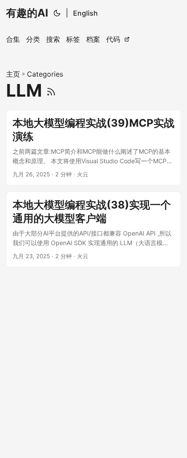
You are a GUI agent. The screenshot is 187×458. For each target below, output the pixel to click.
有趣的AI (27, 13)
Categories (45, 74)
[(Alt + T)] (57, 13)
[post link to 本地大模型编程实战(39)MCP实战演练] (93, 147)
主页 (13, 74)
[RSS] (51, 90)
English (85, 13)
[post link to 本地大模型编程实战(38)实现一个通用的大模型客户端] (93, 229)
